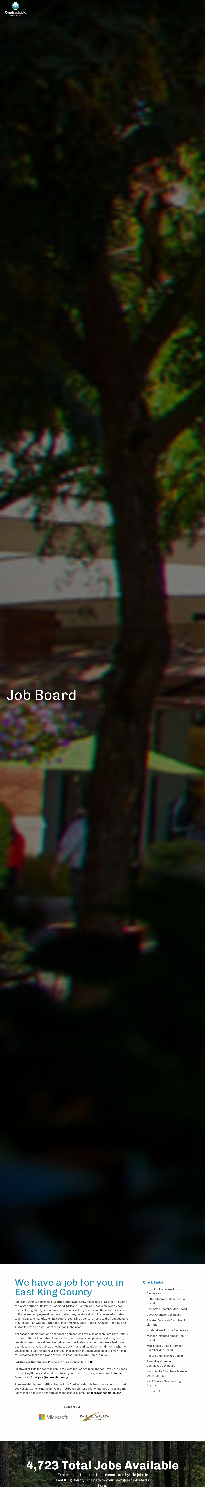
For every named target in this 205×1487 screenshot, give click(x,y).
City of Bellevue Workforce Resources (164, 1291)
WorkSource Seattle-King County (164, 1383)
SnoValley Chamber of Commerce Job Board (161, 1363)
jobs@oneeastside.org (53, 1377)
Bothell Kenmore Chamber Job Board (166, 1301)
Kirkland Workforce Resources (167, 1330)
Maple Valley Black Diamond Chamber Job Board (165, 1348)
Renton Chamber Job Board (165, 1355)
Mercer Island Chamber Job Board (165, 1338)
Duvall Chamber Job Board (164, 1314)
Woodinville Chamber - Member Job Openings (167, 1373)
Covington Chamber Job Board (167, 1309)
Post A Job (154, 1391)
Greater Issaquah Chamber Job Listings (167, 1322)
